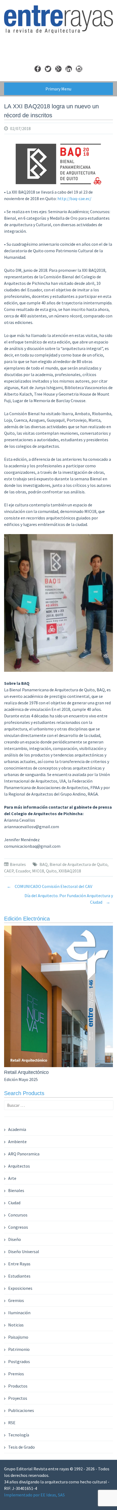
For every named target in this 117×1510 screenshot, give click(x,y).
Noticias (16, 1325)
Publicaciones (21, 1410)
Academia (17, 1129)
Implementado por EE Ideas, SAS (34, 1495)
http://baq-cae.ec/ (74, 198)
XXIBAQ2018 (70, 871)
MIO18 (38, 871)
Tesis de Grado (21, 1447)
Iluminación (19, 1312)
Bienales (18, 864)
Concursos (17, 1215)
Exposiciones (20, 1288)
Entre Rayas (19, 1263)
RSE (12, 1422)
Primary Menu (58, 89)
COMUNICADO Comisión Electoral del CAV (49, 886)
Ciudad (14, 1202)
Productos (17, 1386)
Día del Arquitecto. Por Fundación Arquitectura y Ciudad (68, 899)
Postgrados (19, 1361)
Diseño (14, 1239)
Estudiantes (19, 1276)
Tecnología (18, 1435)
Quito (51, 871)
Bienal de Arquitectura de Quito (78, 864)
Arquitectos (19, 1166)
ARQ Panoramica (23, 1153)
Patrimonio (19, 1349)
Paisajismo (18, 1337)
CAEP (9, 871)
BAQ (43, 864)
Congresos (18, 1227)
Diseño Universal (23, 1251)
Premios (16, 1373)
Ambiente (17, 1141)
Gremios (16, 1300)
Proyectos (17, 1398)
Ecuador (23, 871)
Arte (12, 1178)
